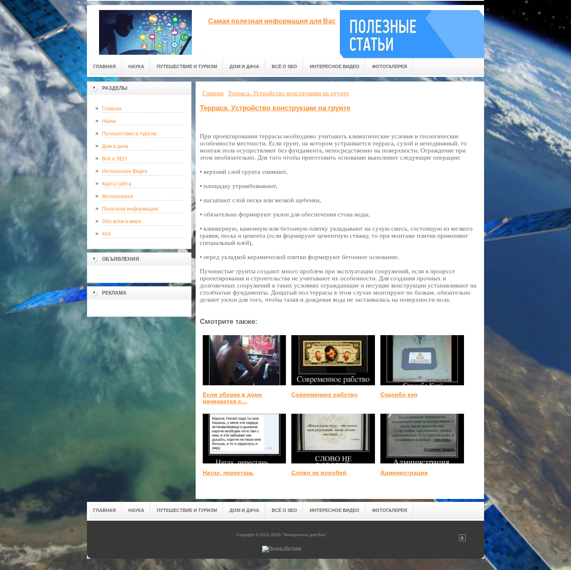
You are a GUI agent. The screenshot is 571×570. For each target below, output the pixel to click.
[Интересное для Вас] (145, 30)
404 (106, 234)
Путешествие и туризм (129, 134)
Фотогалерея (117, 196)
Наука (109, 121)
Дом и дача (115, 146)
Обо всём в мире (121, 221)
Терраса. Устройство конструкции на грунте (275, 108)
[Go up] (462, 539)
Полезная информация (130, 209)
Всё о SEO (114, 159)
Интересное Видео (125, 171)
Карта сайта (116, 184)
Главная (112, 109)
